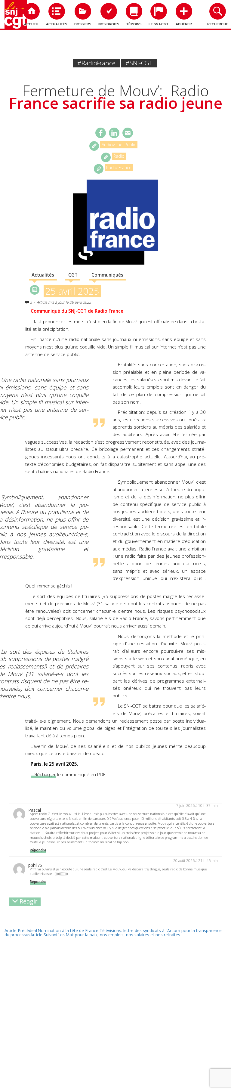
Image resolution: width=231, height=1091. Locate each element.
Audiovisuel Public (119, 144)
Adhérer (184, 24)
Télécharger (43, 774)
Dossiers (82, 24)
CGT (73, 275)
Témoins (133, 24)
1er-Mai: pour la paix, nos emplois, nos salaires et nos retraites (105, 935)
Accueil (31, 24)
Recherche (217, 24)
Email (127, 133)
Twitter (114, 133)
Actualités (56, 24)
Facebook (100, 133)
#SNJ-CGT (138, 63)
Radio (119, 156)
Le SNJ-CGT (158, 24)
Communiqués (107, 275)
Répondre (38, 850)
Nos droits (108, 24)
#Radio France (96, 63)
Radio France (118, 167)
